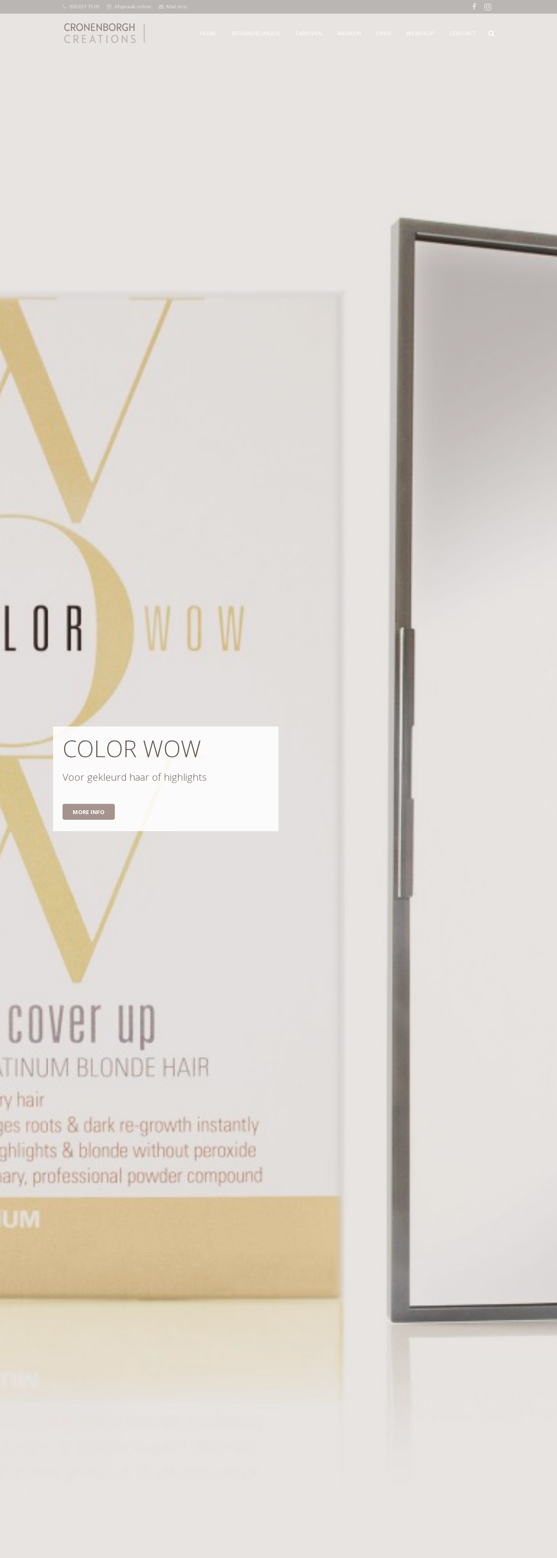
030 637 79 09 (84, 6)
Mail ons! (176, 6)
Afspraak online (132, 6)
